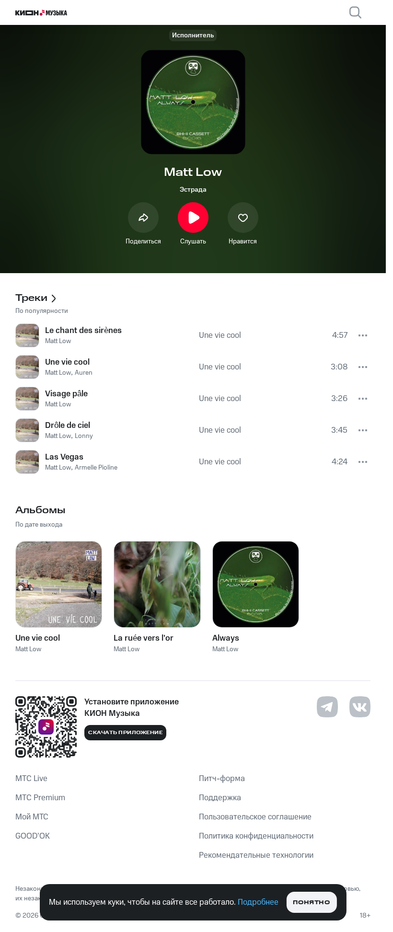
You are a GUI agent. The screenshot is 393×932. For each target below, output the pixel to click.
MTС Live (31, 778)
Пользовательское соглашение (255, 817)
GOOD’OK (32, 836)
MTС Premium (40, 798)
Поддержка (220, 798)
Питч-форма (222, 778)
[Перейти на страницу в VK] (359, 706)
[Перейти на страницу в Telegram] (327, 706)
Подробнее (258, 902)
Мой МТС (31, 817)
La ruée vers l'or (143, 638)
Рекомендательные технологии (256, 855)
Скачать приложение (125, 732)
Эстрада (193, 190)
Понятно (311, 902)
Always (225, 638)
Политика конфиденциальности (256, 836)
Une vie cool (37, 638)
